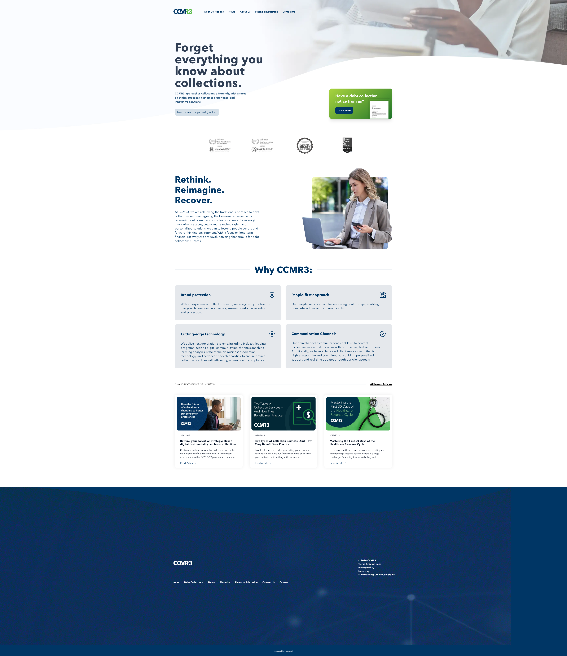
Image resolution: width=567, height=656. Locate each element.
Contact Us (289, 11)
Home (175, 582)
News (231, 11)
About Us (245, 11)
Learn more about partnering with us (196, 112)
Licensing (364, 571)
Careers (284, 582)
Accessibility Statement (283, 651)
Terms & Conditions (369, 563)
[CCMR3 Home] (182, 11)
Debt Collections (214, 11)
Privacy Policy (366, 567)
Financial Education (266, 11)
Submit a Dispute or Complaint (376, 574)
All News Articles (381, 384)
